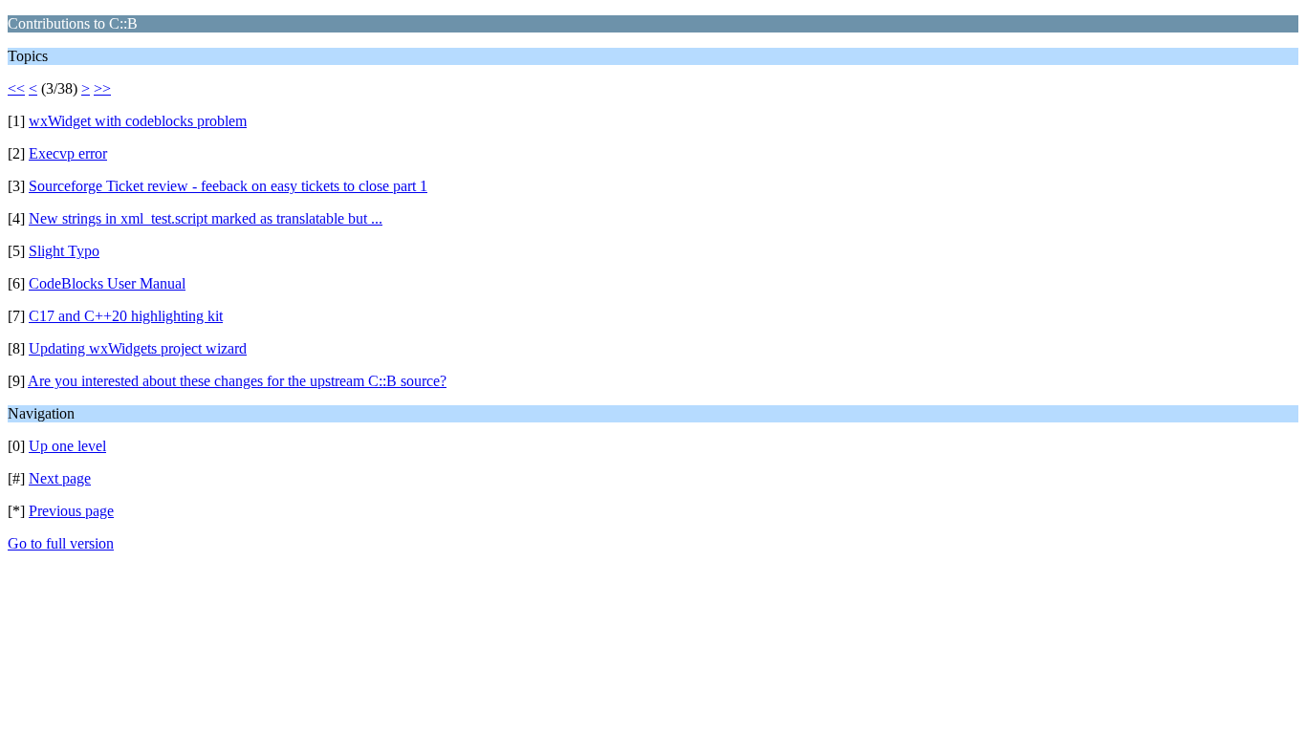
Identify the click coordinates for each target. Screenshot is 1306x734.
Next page (60, 478)
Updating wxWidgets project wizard (138, 348)
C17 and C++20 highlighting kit (126, 316)
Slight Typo (64, 251)
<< (16, 88)
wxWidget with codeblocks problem (138, 121)
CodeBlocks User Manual (107, 283)
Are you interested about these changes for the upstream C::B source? (237, 381)
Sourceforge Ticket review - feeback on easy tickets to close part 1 (228, 186)
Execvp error (68, 153)
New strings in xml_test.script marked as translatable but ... (205, 218)
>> (102, 88)
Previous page (71, 511)
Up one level (67, 446)
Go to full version (61, 543)
